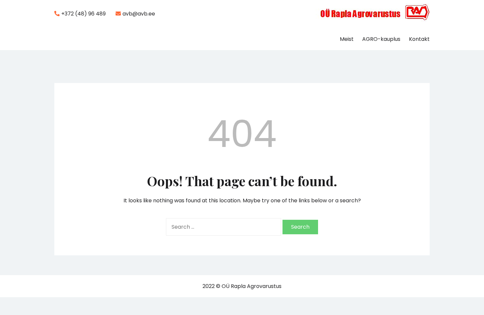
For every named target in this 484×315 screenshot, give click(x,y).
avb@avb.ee (138, 13)
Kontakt (419, 39)
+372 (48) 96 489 (83, 13)
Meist (347, 39)
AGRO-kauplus (381, 39)
